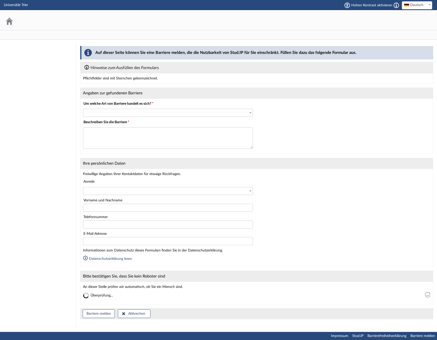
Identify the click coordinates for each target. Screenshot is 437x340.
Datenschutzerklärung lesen (110, 259)
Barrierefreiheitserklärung (386, 336)
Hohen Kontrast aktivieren (371, 5)
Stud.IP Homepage (413, 20)
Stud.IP (357, 336)
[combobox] (417, 5)
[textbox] (417, 5)
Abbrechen (136, 313)
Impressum (339, 336)
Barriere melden (98, 313)
